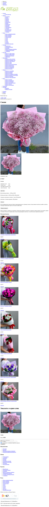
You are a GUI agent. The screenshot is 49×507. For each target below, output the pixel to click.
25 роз (6, 39)
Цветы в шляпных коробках (11, 49)
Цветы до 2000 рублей (9, 54)
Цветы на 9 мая (8, 63)
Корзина (4, 449)
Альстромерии (8, 27)
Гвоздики (7, 18)
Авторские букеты (9, 47)
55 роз (4, 487)
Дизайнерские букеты (9, 50)
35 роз (6, 40)
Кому (4, 78)
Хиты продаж (8, 14)
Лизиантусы (7, 24)
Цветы (4, 15)
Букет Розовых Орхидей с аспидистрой (8, 401)
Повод (4, 69)
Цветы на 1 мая (8, 62)
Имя (1, 440)
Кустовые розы (8, 29)
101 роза (7, 42)
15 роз (6, 38)
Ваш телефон (3, 441)
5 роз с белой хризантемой (5, 329)
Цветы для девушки (9, 81)
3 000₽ (4, 97)
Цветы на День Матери (10, 61)
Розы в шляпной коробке (10, 34)
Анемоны (7, 31)
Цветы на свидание (9, 76)
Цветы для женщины (9, 80)
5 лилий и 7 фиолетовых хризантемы (8, 234)
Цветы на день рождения (10, 77)
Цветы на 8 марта (8, 68)
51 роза (6, 41)
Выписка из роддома (7, 462)
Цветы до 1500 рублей (9, 53)
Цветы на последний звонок (11, 64)
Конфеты (7, 88)
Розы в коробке (8, 35)
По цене (4, 52)
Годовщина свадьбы (7, 461)
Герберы (7, 19)
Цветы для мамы (8, 79)
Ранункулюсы (8, 30)
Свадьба (4, 460)
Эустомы (7, 28)
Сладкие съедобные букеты (8, 474)
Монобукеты (7, 46)
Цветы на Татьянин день (10, 60)
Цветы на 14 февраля (9, 67)
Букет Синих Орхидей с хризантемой (8, 377)
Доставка (5, 2)
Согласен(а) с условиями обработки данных (11, 442)
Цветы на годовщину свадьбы (11, 74)
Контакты (5, 4)
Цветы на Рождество (9, 65)
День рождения (6, 464)
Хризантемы (7, 22)
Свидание (5, 463)
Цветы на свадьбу (8, 73)
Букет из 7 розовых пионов (6, 306)
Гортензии (7, 25)
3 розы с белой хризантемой (6, 353)
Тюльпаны (7, 16)
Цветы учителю (8, 83)
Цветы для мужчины (9, 85)
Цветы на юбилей (9, 72)
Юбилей (4, 458)
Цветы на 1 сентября (9, 70)
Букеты (4, 44)
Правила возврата (4, 208)
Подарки (4, 87)
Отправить (3, 444)
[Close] (0, 411)
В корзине (5, 86)
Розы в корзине (8, 36)
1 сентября (5, 457)
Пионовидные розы (9, 43)
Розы (4, 32)
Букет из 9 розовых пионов (6, 282)
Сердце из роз (8, 37)
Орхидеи (7, 21)
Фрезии (6, 23)
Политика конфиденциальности (9, 452)
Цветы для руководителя (10, 82)
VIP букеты (7, 56)
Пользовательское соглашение (9, 451)
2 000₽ (1, 97)
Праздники (5, 57)
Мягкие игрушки (8, 89)
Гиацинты (7, 26)
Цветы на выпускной (9, 66)
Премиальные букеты (9, 55)
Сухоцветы (7, 51)
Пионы (6, 17)
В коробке (7, 48)
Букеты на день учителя (10, 59)
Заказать (2, 239)
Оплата (4, 3)
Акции (4, 13)
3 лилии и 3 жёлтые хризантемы (7, 258)
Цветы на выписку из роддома (11, 75)
